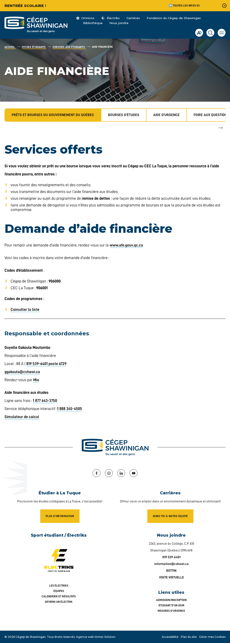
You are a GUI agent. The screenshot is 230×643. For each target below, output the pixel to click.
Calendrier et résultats (59, 596)
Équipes (58, 590)
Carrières (133, 18)
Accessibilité (170, 637)
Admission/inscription (171, 599)
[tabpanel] (115, 282)
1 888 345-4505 (69, 409)
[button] (222, 33)
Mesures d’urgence (171, 610)
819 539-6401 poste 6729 (46, 364)
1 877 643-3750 (45, 401)
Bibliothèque (93, 23)
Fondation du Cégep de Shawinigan (174, 18)
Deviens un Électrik (59, 601)
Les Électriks (58, 585)
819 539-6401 (171, 557)
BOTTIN (171, 570)
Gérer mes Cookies (212, 637)
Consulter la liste (25, 309)
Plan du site (189, 637)
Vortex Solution (104, 637)
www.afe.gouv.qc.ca (126, 245)
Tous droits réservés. (61, 637)
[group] (123, 115)
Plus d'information (60, 516)
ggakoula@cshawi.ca (22, 372)
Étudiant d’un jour (171, 605)
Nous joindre (118, 23)
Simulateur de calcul (21, 417)
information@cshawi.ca (171, 564)
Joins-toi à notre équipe (170, 516)
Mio (36, 380)
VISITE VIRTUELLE (171, 577)
